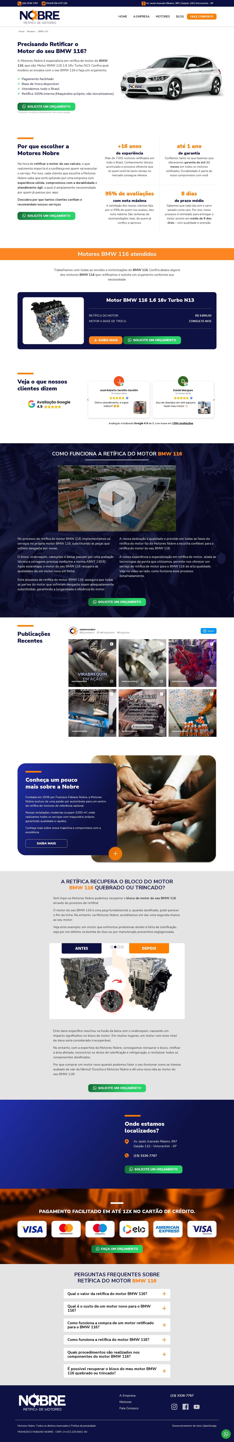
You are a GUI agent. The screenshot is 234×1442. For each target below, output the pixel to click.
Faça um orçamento (119, 1179)
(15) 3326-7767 (29, 3)
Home (123, 16)
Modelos (31, 31)
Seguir (211, 631)
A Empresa (141, 16)
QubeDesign (209, 1355)
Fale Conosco (201, 16)
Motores (163, 16)
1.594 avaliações (182, 423)
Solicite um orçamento (49, 106)
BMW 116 (43, 31)
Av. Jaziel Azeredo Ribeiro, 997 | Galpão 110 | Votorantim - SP (179, 3)
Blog (180, 16)
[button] (49, 404)
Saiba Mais (46, 843)
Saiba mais (108, 340)
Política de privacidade (83, 1355)
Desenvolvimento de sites (187, 1355)
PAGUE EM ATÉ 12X (56, 3)
